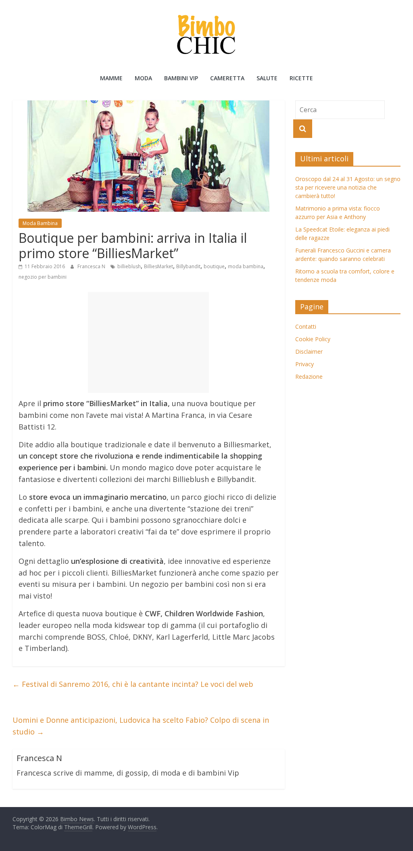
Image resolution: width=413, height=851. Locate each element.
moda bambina (245, 266)
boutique (214, 266)
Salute (267, 78)
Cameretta (227, 78)
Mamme (111, 78)
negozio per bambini (43, 276)
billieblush (129, 266)
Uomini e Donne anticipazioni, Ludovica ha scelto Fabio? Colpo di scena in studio (141, 725)
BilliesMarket (158, 266)
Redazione (309, 376)
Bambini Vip (181, 78)
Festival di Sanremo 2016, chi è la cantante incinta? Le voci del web (133, 684)
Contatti (305, 326)
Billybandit (188, 266)
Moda (143, 78)
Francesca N (91, 266)
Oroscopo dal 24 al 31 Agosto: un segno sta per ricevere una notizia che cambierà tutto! (347, 187)
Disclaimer (309, 351)
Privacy (304, 364)
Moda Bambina (40, 223)
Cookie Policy (312, 339)
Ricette (301, 78)
